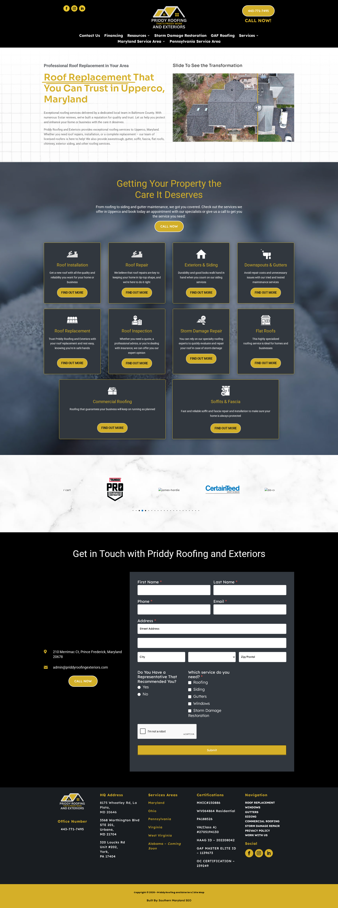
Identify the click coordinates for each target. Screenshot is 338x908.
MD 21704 (108, 834)
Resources (136, 36)
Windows (201, 703)
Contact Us (89, 36)
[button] (136, 510)
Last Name (225, 582)
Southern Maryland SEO (175, 900)
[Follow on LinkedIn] (82, 8)
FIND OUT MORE (72, 292)
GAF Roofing (223, 36)
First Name (150, 582)
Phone (145, 601)
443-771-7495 (258, 11)
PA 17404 (108, 856)
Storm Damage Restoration (180, 36)
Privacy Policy (257, 830)
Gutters (199, 696)
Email (220, 601)
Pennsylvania (159, 819)
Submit (212, 750)
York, (104, 852)
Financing (113, 36)
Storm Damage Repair (262, 826)
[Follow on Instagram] (74, 8)
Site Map (199, 892)
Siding (198, 689)
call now (83, 681)
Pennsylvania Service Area (195, 42)
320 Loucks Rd (112, 842)
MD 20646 (108, 812)
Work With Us (256, 835)
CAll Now (169, 226)
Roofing (200, 682)
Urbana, (107, 829)
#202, (113, 847)
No (144, 693)
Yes (145, 686)
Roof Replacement (260, 802)
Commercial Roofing (262, 821)
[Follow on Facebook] (66, 8)
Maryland (156, 803)
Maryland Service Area (139, 42)
